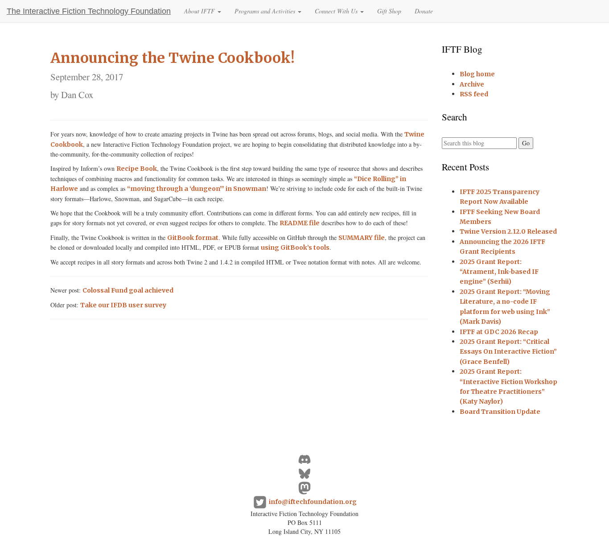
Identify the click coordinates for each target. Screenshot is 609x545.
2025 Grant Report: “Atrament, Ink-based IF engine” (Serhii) (499, 272)
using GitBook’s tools (295, 248)
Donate (424, 11)
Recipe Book (136, 169)
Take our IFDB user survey (123, 305)
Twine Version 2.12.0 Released (508, 231)
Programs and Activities (266, 11)
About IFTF (200, 11)
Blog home (477, 74)
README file (300, 223)
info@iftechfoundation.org (313, 502)
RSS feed (474, 94)
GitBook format (192, 238)
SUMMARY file (361, 238)
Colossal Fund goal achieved (127, 290)
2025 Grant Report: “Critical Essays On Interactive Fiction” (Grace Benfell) (508, 352)
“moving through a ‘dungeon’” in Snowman (196, 189)
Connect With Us (337, 11)
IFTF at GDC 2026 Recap (499, 332)
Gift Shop (389, 11)
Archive (472, 84)
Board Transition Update (500, 412)
